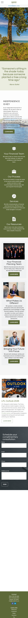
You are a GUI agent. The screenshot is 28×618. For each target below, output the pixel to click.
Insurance (14, 615)
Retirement (14, 609)
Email (3, 452)
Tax (14, 617)
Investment (14, 611)
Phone (3, 461)
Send (4, 484)
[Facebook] (13, 603)
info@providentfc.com (14, 601)
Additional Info (5, 471)
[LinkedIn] (15, 603)
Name (3, 442)
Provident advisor (6, 413)
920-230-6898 (15, 596)
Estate (14, 613)
